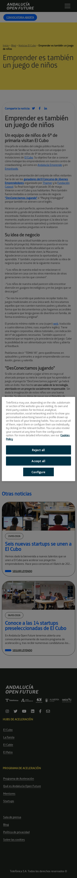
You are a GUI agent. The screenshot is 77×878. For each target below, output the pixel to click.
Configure (38, 472)
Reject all (38, 450)
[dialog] (38, 439)
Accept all (38, 461)
